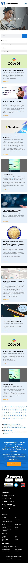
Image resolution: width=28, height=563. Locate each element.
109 (24, 418)
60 (17, 412)
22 (12, 407)
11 (16, 406)
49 (19, 410)
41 (2, 410)
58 (12, 412)
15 (24, 406)
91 (6, 417)
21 (10, 407)
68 (9, 413)
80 (8, 415)
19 (6, 407)
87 (23, 415)
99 (23, 417)
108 (22, 418)
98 (21, 417)
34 (13, 409)
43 (6, 410)
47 (15, 410)
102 (6, 418)
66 (4, 413)
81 (10, 415)
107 (19, 418)
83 (15, 415)
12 (18, 406)
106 (16, 418)
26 (21, 407)
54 (4, 412)
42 (4, 410)
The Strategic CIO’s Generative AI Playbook (14, 101)
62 (21, 412)
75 (23, 413)
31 (6, 409)
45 (10, 410)
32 (8, 409)
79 (6, 415)
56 (8, 412)
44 (8, 410)
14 (22, 406)
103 (9, 418)
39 (23, 409)
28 (25, 407)
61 (19, 412)
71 (15, 413)
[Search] (24, 36)
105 (14, 418)
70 (13, 413)
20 (8, 407)
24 (17, 407)
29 (2, 409)
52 (25, 410)
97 (19, 417)
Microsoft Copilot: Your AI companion (13, 70)
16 (26, 406)
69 (11, 413)
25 (19, 407)
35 (15, 409)
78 (4, 415)
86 (21, 415)
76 (25, 413)
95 (14, 417)
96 (17, 417)
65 (2, 413)
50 (21, 410)
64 (25, 412)
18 (4, 407)
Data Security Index (8, 174)
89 (2, 417)
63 (23, 412)
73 (19, 413)
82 (12, 415)
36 (17, 409)
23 (14, 407)
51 (23, 410)
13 (20, 406)
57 (10, 412)
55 (6, 412)
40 (25, 409)
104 (11, 418)
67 (6, 413)
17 (2, 407)
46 (13, 410)
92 (8, 417)
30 (4, 409)
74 (21, 413)
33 (10, 409)
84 (17, 415)
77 (2, 415)
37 (19, 409)
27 (23, 407)
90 (4, 417)
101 (4, 418)
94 (12, 417)
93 (10, 417)
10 (14, 406)
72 (17, 413)
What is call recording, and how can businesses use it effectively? (12, 211)
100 (26, 417)
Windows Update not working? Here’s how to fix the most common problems (14, 320)
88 (25, 415)
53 (2, 412)
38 (21, 409)
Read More (5, 81)
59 (14, 412)
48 (17, 410)
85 (19, 415)
